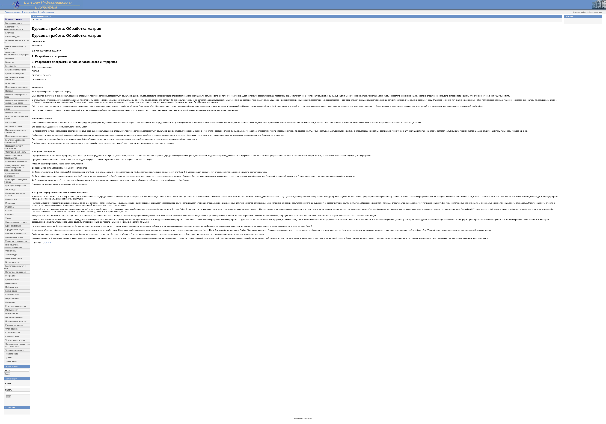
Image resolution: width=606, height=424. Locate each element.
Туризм (8, 358)
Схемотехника (12, 336)
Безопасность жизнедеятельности (13, 28)
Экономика (10, 251)
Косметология (12, 295)
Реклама (9, 207)
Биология (9, 33)
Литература (10, 189)
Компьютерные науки (15, 233)
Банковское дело (13, 23)
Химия (8, 218)
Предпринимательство (16, 321)
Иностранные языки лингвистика (14, 78)
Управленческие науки (16, 241)
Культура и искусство (15, 186)
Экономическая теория (16, 222)
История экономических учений (16, 117)
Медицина (10, 203)
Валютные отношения (15, 272)
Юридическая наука (14, 230)
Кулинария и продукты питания (15, 181)
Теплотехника (11, 354)
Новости (38, 20)
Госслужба (10, 66)
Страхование (11, 329)
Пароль (8, 390)
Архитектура (11, 255)
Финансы (9, 214)
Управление (11, 361)
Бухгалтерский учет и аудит (15, 47)
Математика (11, 199)
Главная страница (12, 12)
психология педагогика (16, 162)
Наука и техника (13, 298)
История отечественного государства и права (16, 102)
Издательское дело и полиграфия (15, 131)
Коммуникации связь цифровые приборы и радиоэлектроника (14, 167)
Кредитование (12, 280)
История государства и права (15, 96)
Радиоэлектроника (14, 325)
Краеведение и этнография (11, 175)
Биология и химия (13, 126)
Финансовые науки (14, 237)
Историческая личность (16, 87)
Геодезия (9, 58)
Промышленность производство (13, 157)
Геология (9, 62)
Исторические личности (16, 136)
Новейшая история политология (13, 147)
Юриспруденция (13, 226)
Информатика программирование (13, 246)
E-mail (8, 384)
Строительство (12, 333)
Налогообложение (14, 317)
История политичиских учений (15, 108)
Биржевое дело (12, 37)
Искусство (10, 83)
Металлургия (11, 314)
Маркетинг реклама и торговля (14, 194)
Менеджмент (11, 310)
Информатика (11, 287)
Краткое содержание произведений (14, 141)
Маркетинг (10, 302)
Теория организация (14, 350)
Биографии (10, 122)
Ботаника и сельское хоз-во (16, 41)
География (10, 276)
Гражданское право (14, 74)
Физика (8, 211)
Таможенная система (15, 340)
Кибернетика (11, 291)
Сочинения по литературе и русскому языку (17, 345)
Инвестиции (11, 283)
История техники (13, 113)
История (9, 91)
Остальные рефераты (15, 152)
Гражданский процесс (15, 70)
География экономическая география (16, 53)
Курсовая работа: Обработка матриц (38, 12)
